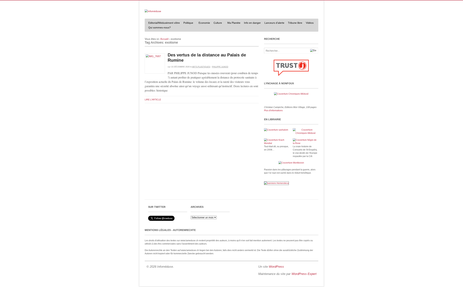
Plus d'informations (273, 110)
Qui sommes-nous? (158, 28)
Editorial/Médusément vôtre (164, 22)
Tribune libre (295, 22)
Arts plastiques (201, 67)
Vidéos (310, 22)
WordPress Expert (304, 274)
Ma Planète (233, 22)
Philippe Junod (220, 67)
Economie (204, 22)
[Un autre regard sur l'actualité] (153, 11)
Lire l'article (153, 99)
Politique (187, 23)
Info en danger (252, 22)
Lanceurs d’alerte (274, 22)
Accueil (164, 38)
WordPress (276, 266)
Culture (217, 23)
